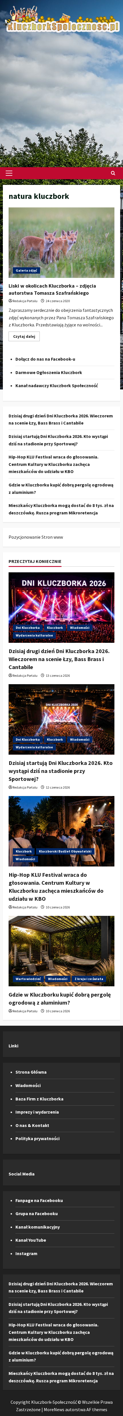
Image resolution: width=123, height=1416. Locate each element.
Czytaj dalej (26, 337)
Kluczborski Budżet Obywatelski (65, 851)
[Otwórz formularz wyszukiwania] (113, 173)
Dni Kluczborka (28, 627)
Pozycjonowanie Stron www (36, 537)
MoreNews (54, 1409)
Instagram (26, 1253)
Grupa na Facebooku (36, 1213)
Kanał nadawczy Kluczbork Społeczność (56, 385)
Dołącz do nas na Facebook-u (45, 359)
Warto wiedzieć (28, 979)
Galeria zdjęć (26, 270)
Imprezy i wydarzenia (37, 1112)
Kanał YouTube (30, 1240)
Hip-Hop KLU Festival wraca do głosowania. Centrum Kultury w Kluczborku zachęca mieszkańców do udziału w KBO (53, 464)
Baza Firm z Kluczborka (39, 1099)
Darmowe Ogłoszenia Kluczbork (48, 372)
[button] (9, 173)
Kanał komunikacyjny (37, 1227)
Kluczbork (55, 627)
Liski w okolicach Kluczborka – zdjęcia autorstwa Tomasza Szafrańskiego (61, 242)
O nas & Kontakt (32, 1125)
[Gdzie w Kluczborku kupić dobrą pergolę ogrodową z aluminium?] (61, 951)
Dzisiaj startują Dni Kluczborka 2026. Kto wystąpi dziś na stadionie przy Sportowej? (61, 770)
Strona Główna (31, 1072)
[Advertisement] (61, 97)
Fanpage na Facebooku (39, 1200)
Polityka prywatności (37, 1138)
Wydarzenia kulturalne (34, 635)
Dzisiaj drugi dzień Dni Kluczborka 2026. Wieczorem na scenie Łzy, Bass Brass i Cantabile (59, 658)
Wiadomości (80, 627)
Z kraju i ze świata (89, 979)
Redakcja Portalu (25, 301)
